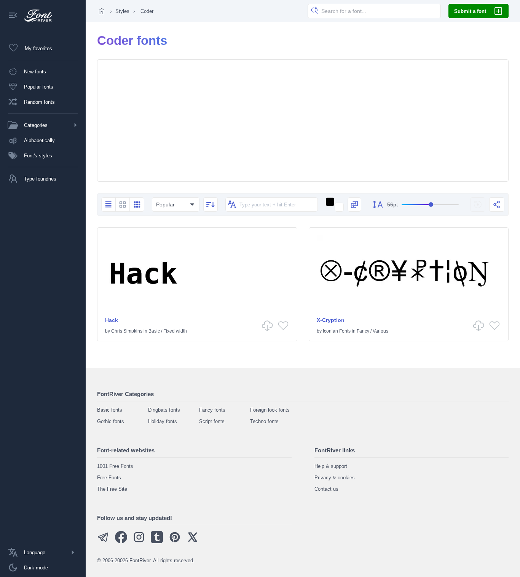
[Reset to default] (477, 204)
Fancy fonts (212, 410)
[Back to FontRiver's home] (35, 16)
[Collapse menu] (13, 16)
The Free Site (112, 489)
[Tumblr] (157, 541)
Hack (111, 320)
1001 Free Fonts (115, 466)
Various (380, 331)
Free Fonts (109, 477)
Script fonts (212, 421)
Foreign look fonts (270, 410)
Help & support (330, 466)
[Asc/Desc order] (210, 204)
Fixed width (175, 331)
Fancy (363, 331)
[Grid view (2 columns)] (122, 204)
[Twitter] (193, 541)
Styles (122, 11)
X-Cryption (331, 320)
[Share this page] (496, 204)
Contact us (326, 489)
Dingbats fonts (164, 410)
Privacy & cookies (334, 477)
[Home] (101, 11)
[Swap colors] (354, 204)
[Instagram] (139, 541)
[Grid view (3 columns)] (137, 204)
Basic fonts (109, 410)
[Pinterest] (175, 541)
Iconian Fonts (337, 331)
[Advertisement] (303, 120)
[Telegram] (103, 541)
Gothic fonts (110, 421)
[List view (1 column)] (108, 204)
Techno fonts (264, 421)
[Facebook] (121, 541)
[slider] (430, 204)
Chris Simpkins (126, 331)
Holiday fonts (162, 421)
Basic (154, 331)
